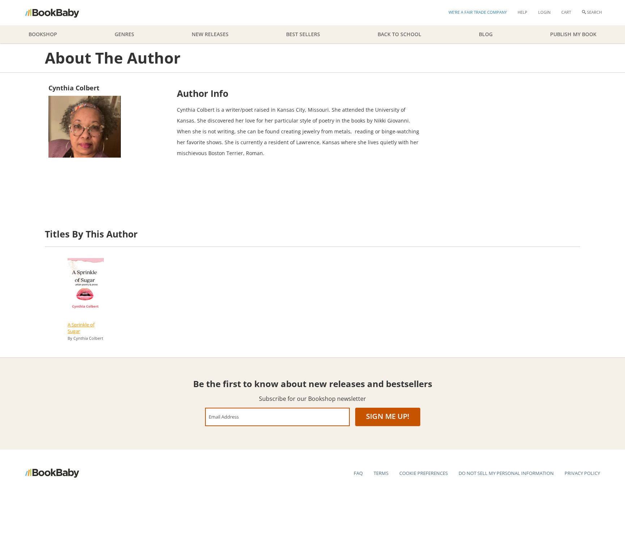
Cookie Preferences (423, 473)
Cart (566, 12)
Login (544, 12)
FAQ (358, 473)
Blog (486, 34)
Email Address (224, 416)
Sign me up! (387, 416)
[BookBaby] (58, 12)
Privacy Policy (582, 473)
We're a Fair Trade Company (477, 12)
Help (522, 12)
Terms (381, 473)
